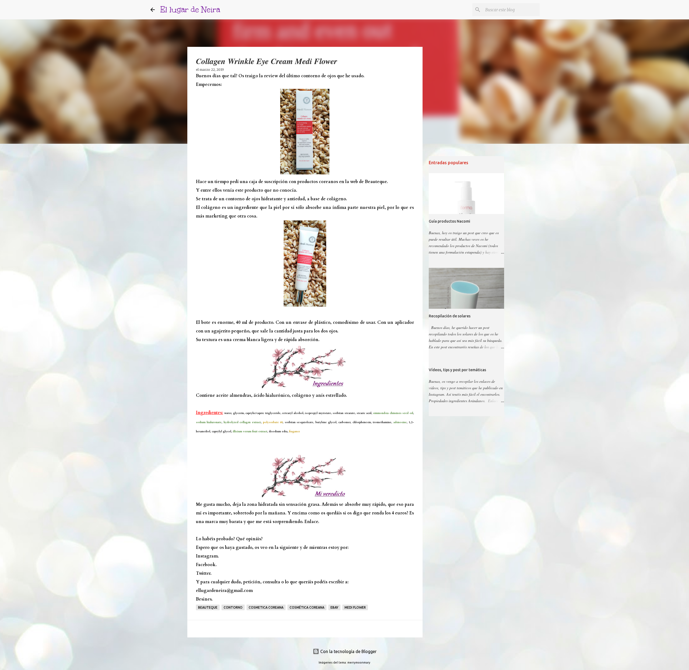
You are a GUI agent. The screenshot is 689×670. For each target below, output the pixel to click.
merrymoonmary (358, 662)
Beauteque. (376, 182)
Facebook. (206, 565)
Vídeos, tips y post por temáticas (457, 370)
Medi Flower (355, 607)
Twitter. (204, 573)
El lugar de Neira (190, 9)
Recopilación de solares (449, 316)
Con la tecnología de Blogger (348, 651)
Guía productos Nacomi (449, 221)
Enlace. (311, 522)
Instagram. (207, 556)
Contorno (233, 607)
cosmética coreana (307, 607)
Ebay (334, 607)
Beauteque (207, 607)
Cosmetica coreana (266, 607)
